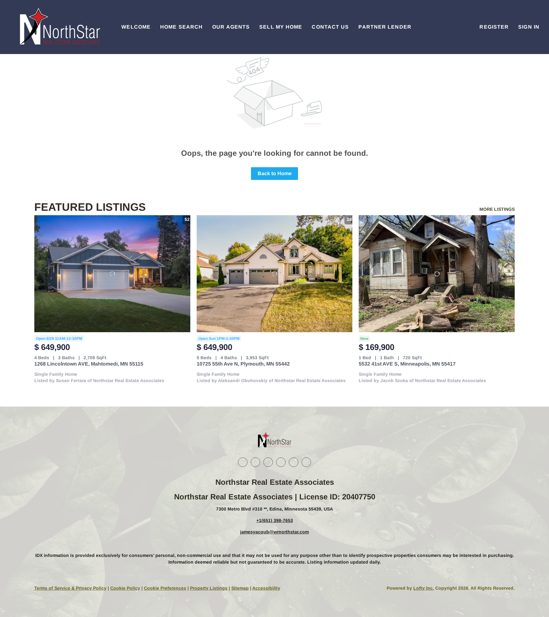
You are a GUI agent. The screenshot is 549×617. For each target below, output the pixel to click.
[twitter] (268, 462)
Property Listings (208, 588)
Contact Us (330, 27)
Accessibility (266, 588)
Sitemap (240, 588)
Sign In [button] (528, 27)
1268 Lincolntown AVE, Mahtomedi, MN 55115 (88, 364)
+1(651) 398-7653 (274, 520)
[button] (59, 27)
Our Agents (231, 27)
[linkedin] (255, 462)
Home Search (181, 27)
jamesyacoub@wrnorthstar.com (274, 531)
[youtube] (293, 462)
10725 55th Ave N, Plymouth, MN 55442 (243, 364)
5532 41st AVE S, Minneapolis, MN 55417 (407, 364)
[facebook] (242, 462)
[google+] (306, 462)
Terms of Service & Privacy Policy (70, 588)
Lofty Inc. (423, 588)
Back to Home (275, 173)
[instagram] (281, 462)
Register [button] (494, 27)
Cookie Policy (125, 588)
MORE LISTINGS (497, 209)
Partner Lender (384, 27)
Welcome (136, 27)
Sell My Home (280, 27)
